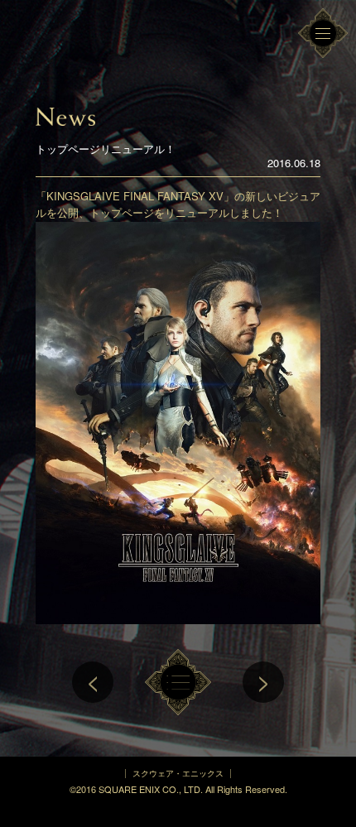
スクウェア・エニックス (178, 773)
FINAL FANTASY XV (74, 41)
